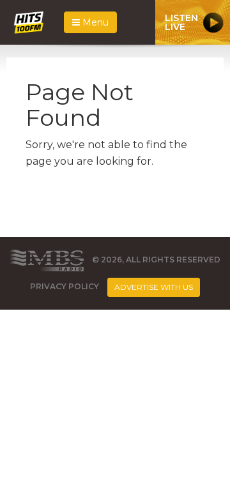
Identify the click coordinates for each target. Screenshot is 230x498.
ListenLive (181, 22)
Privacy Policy (64, 287)
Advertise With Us (153, 287)
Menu (94, 22)
